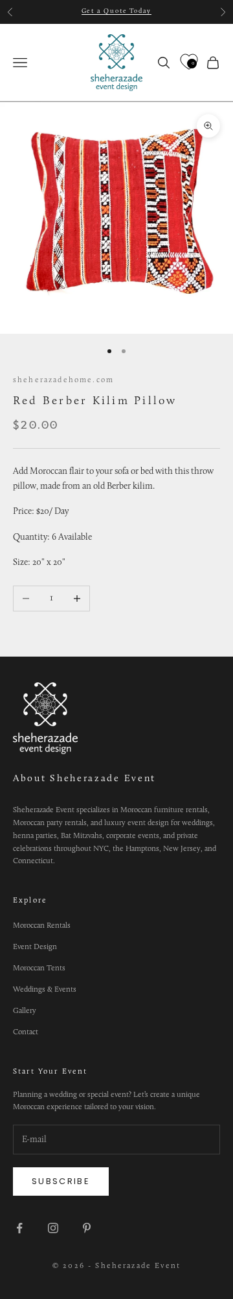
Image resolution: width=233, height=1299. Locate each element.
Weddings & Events (44, 990)
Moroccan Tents (39, 968)
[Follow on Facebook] (19, 1228)
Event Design (35, 947)
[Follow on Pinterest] (86, 1228)
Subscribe (61, 1181)
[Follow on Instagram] (53, 1228)
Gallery (24, 1011)
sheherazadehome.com (63, 380)
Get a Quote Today (117, 11)
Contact (25, 1032)
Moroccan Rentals (42, 926)
